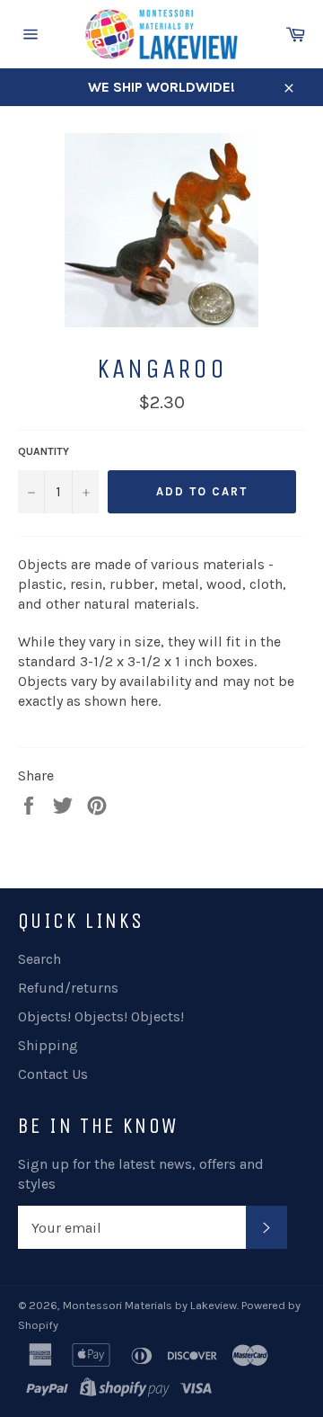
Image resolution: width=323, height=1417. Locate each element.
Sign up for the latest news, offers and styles (141, 1173)
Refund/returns (68, 987)
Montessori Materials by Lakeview (150, 1305)
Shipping (48, 1045)
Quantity (43, 451)
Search (39, 958)
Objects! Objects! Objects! (101, 1016)
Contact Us (53, 1074)
